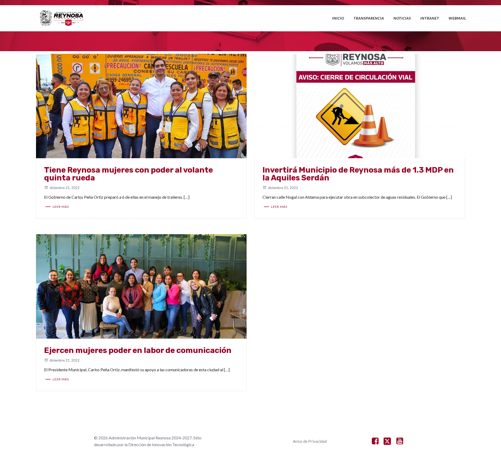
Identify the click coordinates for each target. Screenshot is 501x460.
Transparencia (369, 18)
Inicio (338, 18)
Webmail (457, 18)
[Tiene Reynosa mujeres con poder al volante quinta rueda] (141, 105)
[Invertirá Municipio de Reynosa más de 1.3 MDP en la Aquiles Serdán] (359, 105)
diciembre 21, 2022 (65, 188)
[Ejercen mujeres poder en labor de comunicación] (141, 286)
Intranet (429, 18)
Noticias (402, 18)
